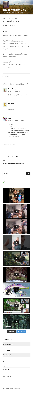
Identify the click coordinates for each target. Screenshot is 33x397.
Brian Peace (12, 89)
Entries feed (6, 369)
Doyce (17, 18)
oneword (5, 25)
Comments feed (7, 373)
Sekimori (11, 103)
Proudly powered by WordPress (11, 388)
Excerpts (8, 76)
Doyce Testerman (14, 10)
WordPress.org (7, 376)
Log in (4, 366)
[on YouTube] (16, 183)
